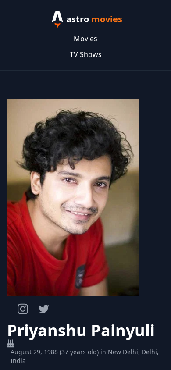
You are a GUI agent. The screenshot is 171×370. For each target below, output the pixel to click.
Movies (85, 38)
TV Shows (86, 54)
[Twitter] (44, 309)
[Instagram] (23, 309)
